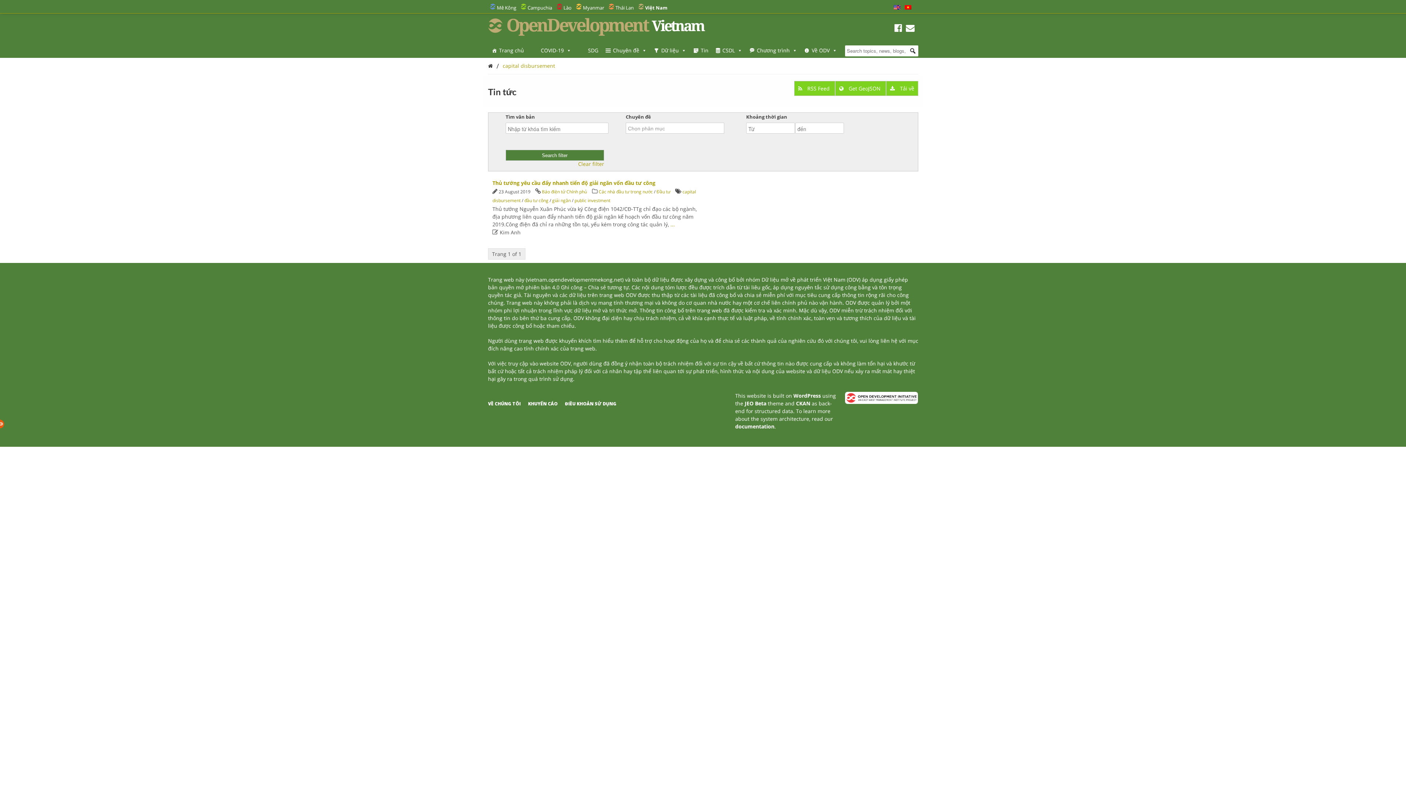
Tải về (906, 88)
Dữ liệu (670, 50)
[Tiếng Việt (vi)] (908, 7)
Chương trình (773, 50)
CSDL (728, 50)
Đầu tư (663, 192)
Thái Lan (624, 7)
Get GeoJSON (864, 88)
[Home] (490, 65)
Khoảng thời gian (766, 117)
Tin (704, 50)
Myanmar (593, 7)
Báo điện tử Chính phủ (564, 192)
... (672, 224)
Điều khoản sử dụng (590, 404)
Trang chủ (511, 50)
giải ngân (561, 200)
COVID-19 (552, 50)
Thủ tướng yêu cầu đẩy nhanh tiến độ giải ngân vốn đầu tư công (573, 182)
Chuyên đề (626, 50)
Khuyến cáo (543, 404)
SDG (593, 50)
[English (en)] (897, 7)
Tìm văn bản (520, 117)
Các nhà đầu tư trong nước (626, 192)
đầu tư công (536, 200)
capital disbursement (529, 65)
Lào (567, 7)
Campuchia (540, 7)
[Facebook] (898, 29)
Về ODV (821, 50)
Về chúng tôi (504, 404)
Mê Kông (506, 7)
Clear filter (591, 164)
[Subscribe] (910, 29)
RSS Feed (818, 88)
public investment (592, 200)
